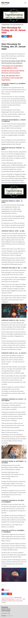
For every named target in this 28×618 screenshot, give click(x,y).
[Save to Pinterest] (25, 310)
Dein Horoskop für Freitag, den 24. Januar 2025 (13, 30)
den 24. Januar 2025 (17, 600)
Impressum (4, 607)
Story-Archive (5, 611)
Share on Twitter (5, 36)
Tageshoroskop (5, 24)
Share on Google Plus (11, 36)
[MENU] (25, 2)
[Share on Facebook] (25, 307)
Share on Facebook (2, 36)
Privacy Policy (5, 609)
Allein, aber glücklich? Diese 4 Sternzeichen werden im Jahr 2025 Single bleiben (12, 78)
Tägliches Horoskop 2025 (16, 24)
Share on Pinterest (8, 36)
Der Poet (5, 2)
